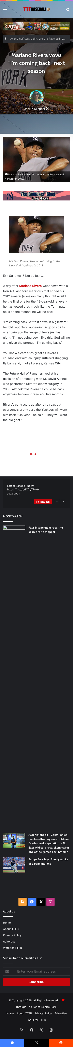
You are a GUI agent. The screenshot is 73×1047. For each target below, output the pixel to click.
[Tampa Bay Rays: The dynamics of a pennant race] (14, 864)
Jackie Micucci (34, 109)
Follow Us (43, 501)
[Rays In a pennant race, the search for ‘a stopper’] (14, 678)
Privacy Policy (12, 935)
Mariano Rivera (30, 286)
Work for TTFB (12, 947)
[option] (36, 490)
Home (7, 922)
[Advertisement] (38, 888)
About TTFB (11, 929)
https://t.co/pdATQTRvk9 (23, 489)
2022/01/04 (13, 493)
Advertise (9, 941)
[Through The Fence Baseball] (36, 9)
